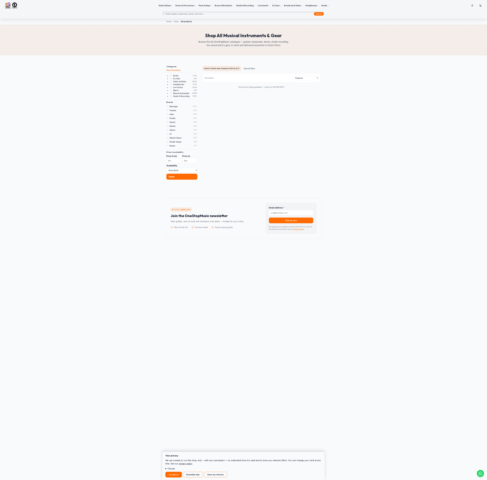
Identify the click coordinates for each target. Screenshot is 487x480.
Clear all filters (249, 68)
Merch (176, 90)
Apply (172, 176)
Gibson (172, 130)
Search (319, 14)
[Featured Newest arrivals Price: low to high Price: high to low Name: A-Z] (305, 78)
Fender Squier (175, 142)
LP (171, 134)
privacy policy (299, 229)
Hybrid (172, 122)
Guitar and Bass (179, 81)
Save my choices (215, 474)
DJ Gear (176, 78)
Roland (172, 126)
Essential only (192, 474)
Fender (173, 118)
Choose (171, 468)
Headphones (178, 84)
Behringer (174, 106)
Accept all (173, 474)
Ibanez (172, 146)
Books (176, 76)
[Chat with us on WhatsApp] (480, 473)
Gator (172, 114)
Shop (176, 21)
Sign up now (291, 220)
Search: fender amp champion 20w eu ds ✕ (221, 68)
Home (168, 21)
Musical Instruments (181, 93)
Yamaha (173, 110)
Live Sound (178, 87)
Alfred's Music (175, 138)
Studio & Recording (181, 96)
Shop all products (173, 70)
